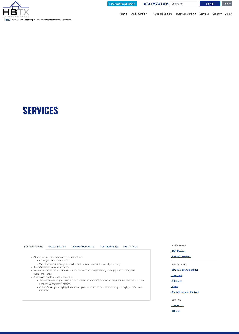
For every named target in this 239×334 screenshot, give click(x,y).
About (228, 13)
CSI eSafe (176, 280)
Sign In (210, 3)
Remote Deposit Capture (185, 292)
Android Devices (181, 256)
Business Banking (186, 13)
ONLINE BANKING (33, 246)
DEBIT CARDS (130, 246)
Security (217, 13)
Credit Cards (137, 13)
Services (204, 13)
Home (123, 13)
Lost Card (176, 275)
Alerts (174, 286)
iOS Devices (178, 250)
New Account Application (122, 3)
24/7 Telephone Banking (184, 269)
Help (226, 3)
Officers (175, 311)
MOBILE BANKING (109, 246)
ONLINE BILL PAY (57, 246)
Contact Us (177, 305)
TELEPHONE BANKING (83, 246)
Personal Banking (163, 13)
